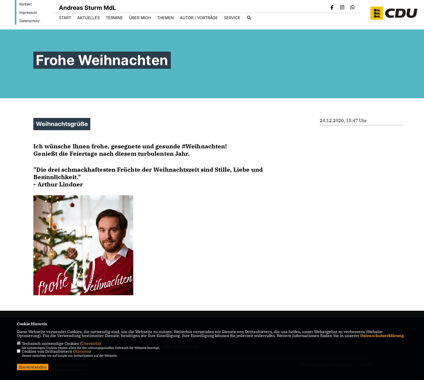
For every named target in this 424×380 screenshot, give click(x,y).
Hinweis (82, 351)
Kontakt (25, 4)
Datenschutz (29, 21)
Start (65, 18)
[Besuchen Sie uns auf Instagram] (342, 8)
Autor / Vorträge (199, 18)
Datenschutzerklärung (382, 335)
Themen (165, 18)
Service (232, 18)
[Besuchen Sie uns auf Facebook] (332, 8)
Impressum (28, 12)
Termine (114, 18)
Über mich (140, 18)
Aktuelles (88, 18)
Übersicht (90, 343)
